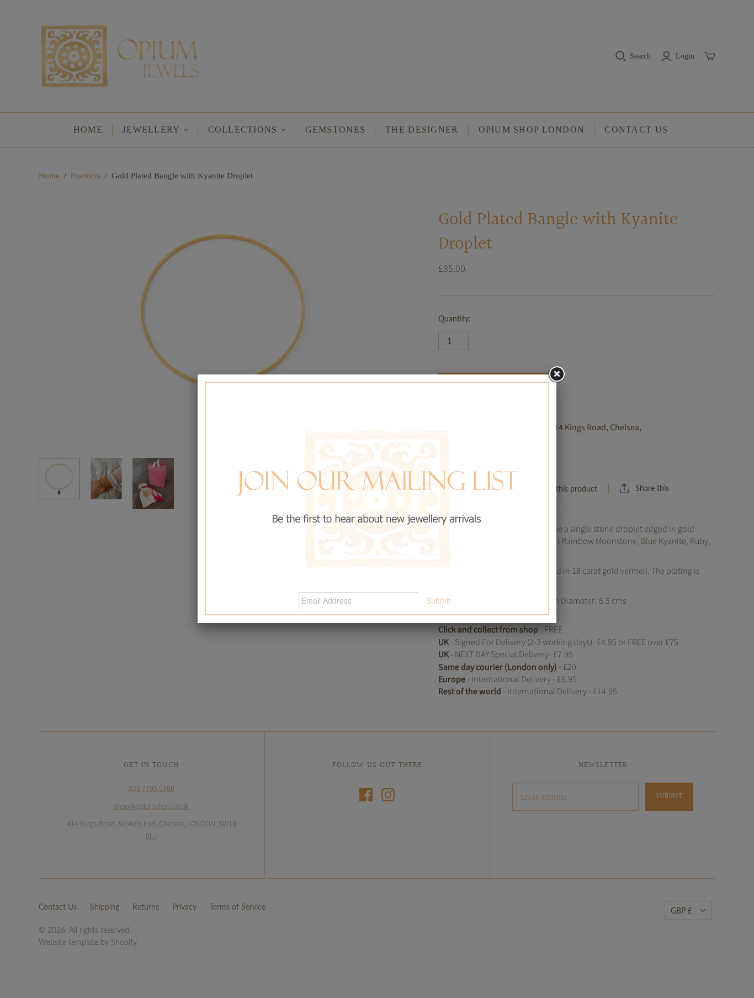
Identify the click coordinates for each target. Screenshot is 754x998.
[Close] (556, 374)
